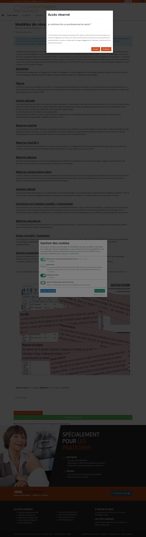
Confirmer (106, 49)
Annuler (95, 49)
